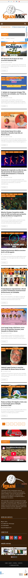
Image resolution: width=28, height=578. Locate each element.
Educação (17, 77)
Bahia (7, 43)
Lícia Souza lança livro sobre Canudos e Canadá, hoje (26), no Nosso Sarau (12, 132)
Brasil (11, 269)
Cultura (11, 113)
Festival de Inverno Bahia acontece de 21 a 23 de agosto (13, 251)
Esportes (13, 386)
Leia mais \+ (4, 70)
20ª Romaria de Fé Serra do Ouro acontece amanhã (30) (12, 59)
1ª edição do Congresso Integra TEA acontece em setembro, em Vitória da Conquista (13, 94)
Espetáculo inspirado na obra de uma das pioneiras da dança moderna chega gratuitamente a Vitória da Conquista (13, 172)
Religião (3, 44)
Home (6, 563)
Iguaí (21, 43)
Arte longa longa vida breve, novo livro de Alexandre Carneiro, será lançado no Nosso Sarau (12, 329)
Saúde (8, 79)
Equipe (10, 563)
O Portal (15, 563)
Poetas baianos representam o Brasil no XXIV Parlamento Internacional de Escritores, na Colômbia (13, 290)
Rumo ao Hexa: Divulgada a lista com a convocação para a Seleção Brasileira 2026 (14, 403)
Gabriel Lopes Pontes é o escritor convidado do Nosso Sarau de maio (13, 368)
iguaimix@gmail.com (6, 527)
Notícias (25, 43)
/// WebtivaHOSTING (14, 565)
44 (19, 424)
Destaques (12, 43)
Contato (20, 563)
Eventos (16, 43)
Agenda (3, 43)
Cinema (11, 194)
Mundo (8, 271)
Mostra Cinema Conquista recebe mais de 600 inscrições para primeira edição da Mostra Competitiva (13, 214)
